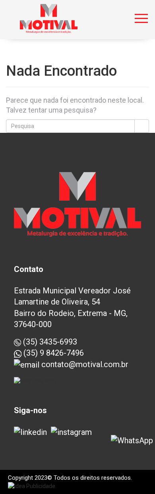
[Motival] (49, 16)
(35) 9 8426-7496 (52, 353)
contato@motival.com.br (83, 364)
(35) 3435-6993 (49, 342)
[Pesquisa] (141, 126)
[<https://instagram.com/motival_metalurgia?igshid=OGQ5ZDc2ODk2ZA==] (71, 432)
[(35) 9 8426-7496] (132, 440)
